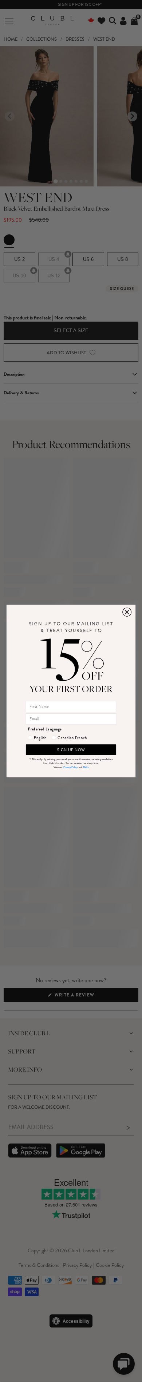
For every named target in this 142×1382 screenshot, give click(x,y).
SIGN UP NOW (71, 749)
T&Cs (85, 767)
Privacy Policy (70, 767)
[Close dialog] (127, 612)
